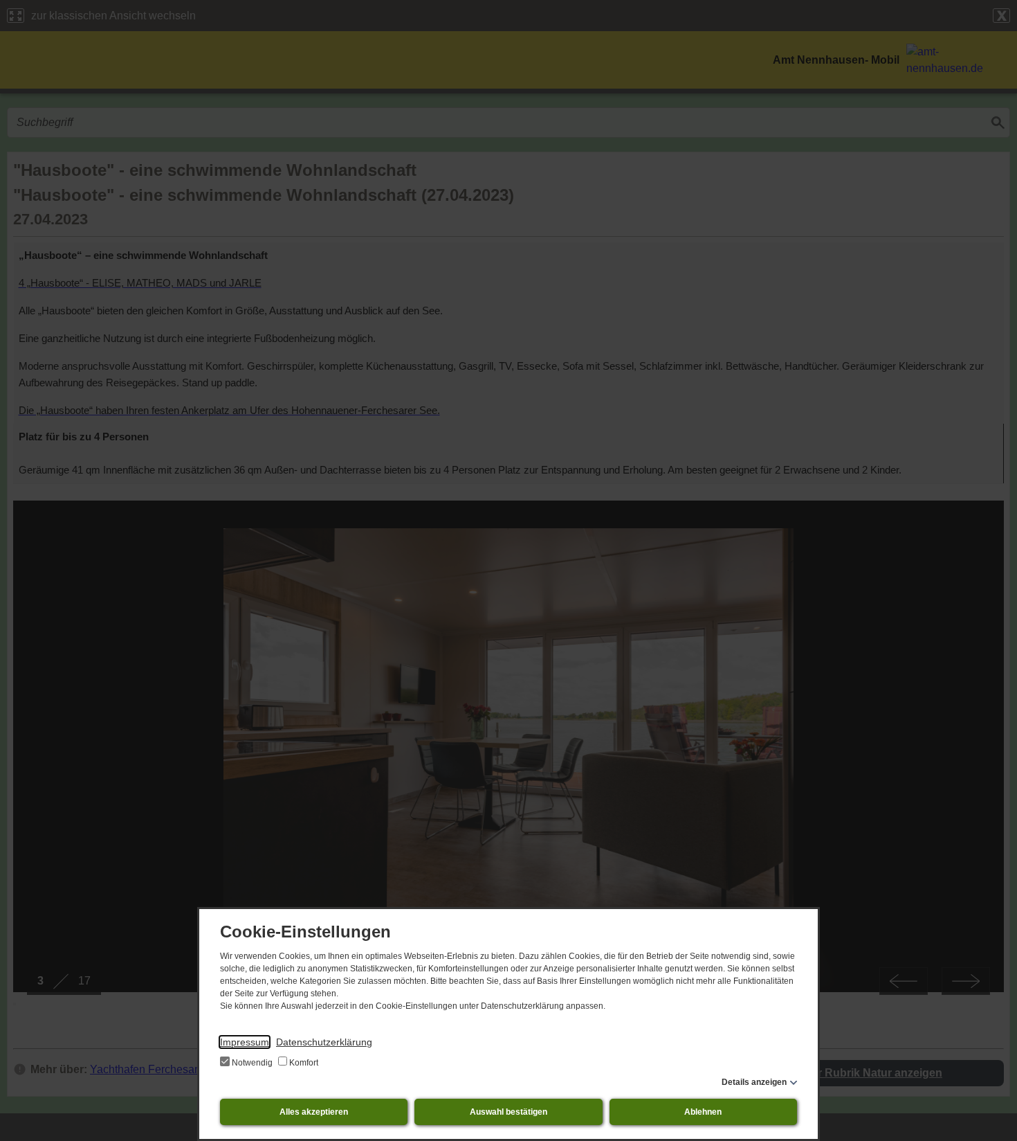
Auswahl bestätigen (508, 1112)
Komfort (302, 1063)
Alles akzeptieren (314, 1112)
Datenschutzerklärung (324, 1042)
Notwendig (252, 1063)
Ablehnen (703, 1112)
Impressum (244, 1042)
